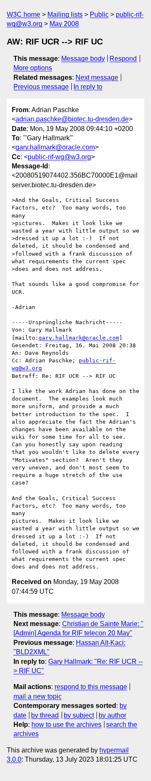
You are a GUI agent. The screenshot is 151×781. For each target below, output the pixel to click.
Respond (123, 58)
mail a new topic (37, 696)
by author (112, 715)
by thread (45, 715)
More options (32, 67)
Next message (97, 77)
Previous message (41, 86)
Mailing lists (65, 14)
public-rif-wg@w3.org (59, 156)
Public (99, 14)
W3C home (23, 14)
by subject (79, 715)
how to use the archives (66, 724)
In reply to (87, 86)
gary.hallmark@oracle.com (55, 147)
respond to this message (91, 686)
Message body (83, 58)
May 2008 (64, 23)
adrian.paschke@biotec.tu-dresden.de (72, 119)
